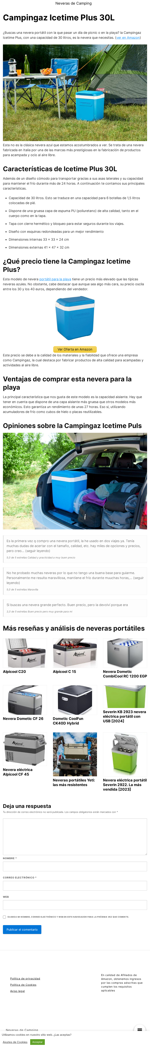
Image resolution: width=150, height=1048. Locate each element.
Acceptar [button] (37, 1041)
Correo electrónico (20, 877)
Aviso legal (17, 991)
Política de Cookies (23, 984)
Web (6, 896)
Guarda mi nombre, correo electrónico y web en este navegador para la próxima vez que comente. (68, 917)
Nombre (10, 858)
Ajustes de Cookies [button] (15, 1042)
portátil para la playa (55, 279)
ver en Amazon (128, 37)
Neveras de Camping (73, 3)
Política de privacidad (25, 978)
